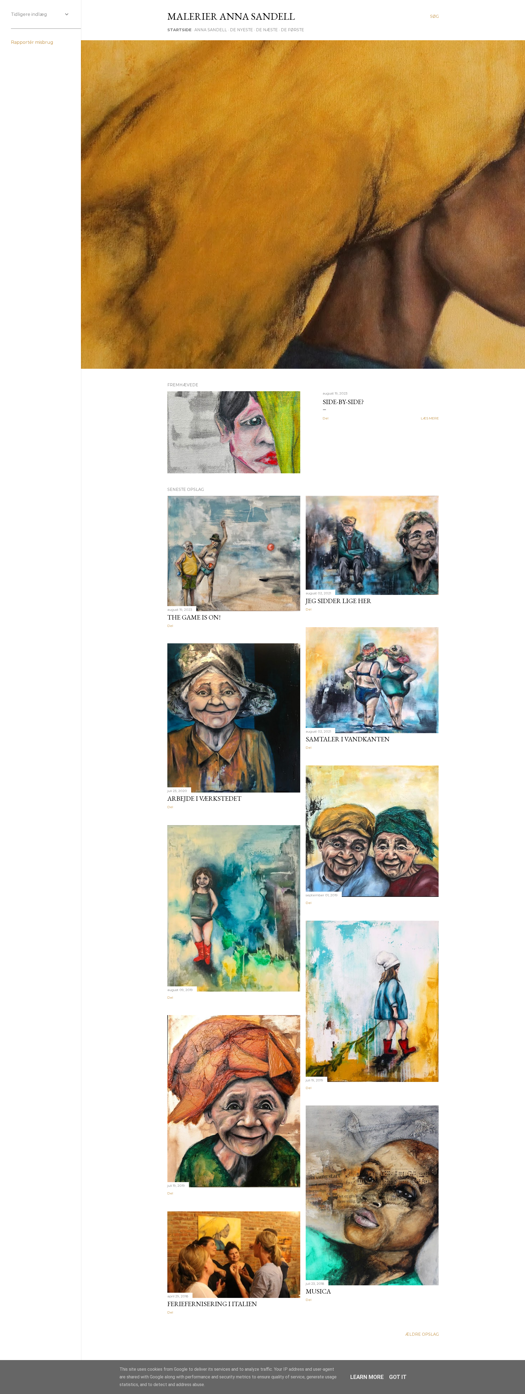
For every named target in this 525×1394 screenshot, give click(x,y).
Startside (179, 29)
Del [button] (325, 418)
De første (292, 29)
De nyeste (241, 29)
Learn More (367, 1377)
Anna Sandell (210, 29)
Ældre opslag (422, 1334)
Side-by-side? (343, 402)
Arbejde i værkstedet (204, 798)
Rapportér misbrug (32, 42)
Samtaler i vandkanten (348, 739)
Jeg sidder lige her (338, 601)
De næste (267, 29)
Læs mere (430, 418)
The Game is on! (194, 617)
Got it (398, 1377)
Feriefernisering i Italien (212, 1304)
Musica (318, 1291)
